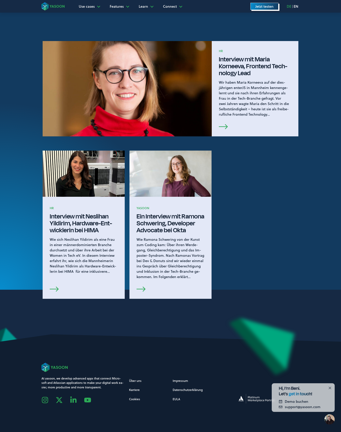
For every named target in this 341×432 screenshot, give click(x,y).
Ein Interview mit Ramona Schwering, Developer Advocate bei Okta (170, 223)
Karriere (134, 390)
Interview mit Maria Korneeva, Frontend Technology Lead (253, 66)
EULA (176, 399)
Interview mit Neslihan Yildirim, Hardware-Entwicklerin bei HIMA (81, 223)
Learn (143, 6)
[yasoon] (53, 6)
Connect (170, 6)
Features (117, 6)
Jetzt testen (264, 6)
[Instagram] (48, 400)
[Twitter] (63, 400)
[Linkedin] (77, 400)
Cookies (134, 399)
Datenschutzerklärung (188, 390)
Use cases (87, 6)
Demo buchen (296, 401)
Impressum (180, 381)
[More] (100, 6)
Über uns (135, 381)
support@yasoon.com (302, 406)
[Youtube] (91, 400)
